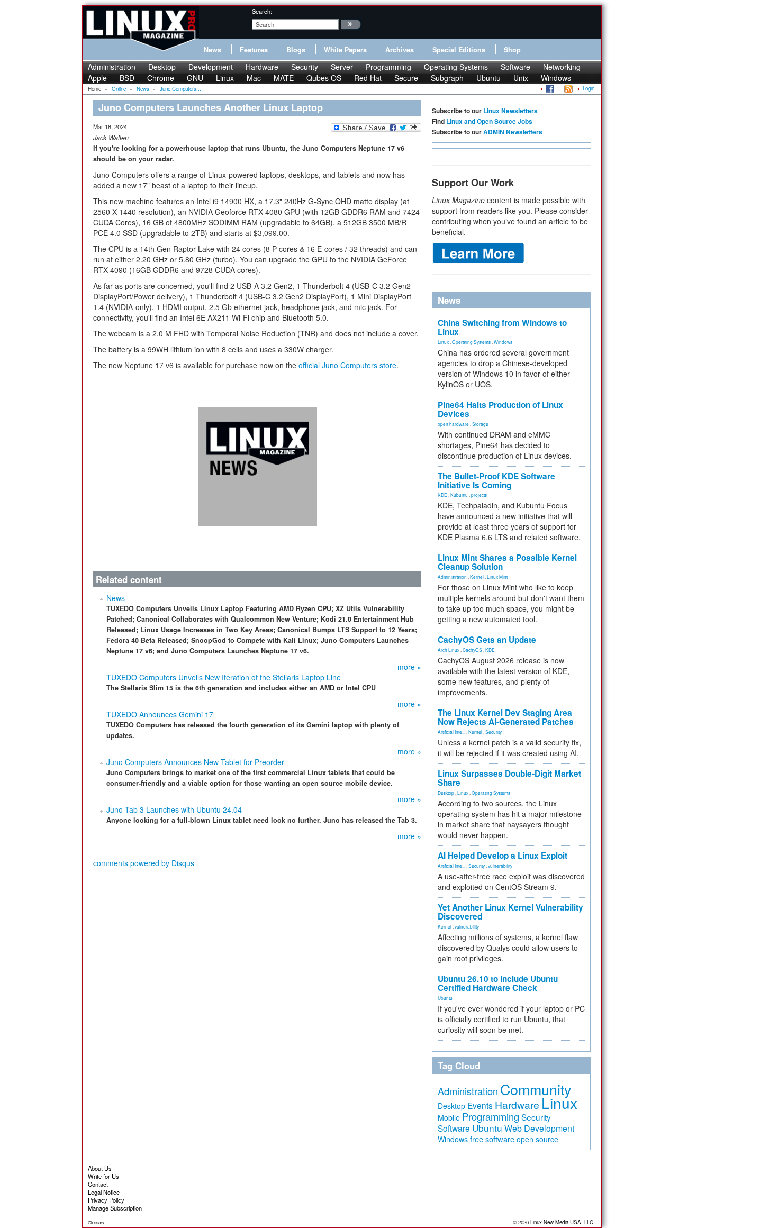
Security (304, 66)
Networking (562, 66)
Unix (520, 77)
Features (254, 49)
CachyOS (472, 650)
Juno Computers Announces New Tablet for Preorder (195, 762)
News (212, 49)
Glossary (96, 1222)
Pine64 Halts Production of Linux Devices (500, 409)
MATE (284, 77)
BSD (127, 77)
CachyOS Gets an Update (487, 639)
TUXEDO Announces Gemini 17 (159, 714)
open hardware (453, 424)
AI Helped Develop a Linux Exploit (502, 855)
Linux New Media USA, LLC (561, 1222)
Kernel (477, 577)
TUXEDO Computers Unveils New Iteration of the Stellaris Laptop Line (223, 677)
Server (342, 66)
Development (210, 66)
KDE (442, 495)
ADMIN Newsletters (512, 132)
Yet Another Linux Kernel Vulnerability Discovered (510, 912)
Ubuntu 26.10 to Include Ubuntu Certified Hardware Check (498, 983)
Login (588, 88)
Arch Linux (448, 650)
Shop (512, 49)
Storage (480, 424)
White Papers (345, 49)
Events (480, 1105)
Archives (399, 49)
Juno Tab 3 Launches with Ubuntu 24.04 (174, 809)
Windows (556, 77)
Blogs (295, 49)
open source (537, 1139)
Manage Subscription (115, 1208)
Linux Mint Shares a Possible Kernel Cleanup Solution (507, 562)
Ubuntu (488, 77)
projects (479, 495)
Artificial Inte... (451, 732)
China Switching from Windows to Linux (502, 327)
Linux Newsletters (510, 110)
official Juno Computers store (347, 365)
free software (492, 1138)
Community (535, 1089)
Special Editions (458, 49)
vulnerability (500, 865)
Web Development (539, 1128)
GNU (195, 77)
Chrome (160, 77)
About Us (100, 1168)
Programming (388, 66)
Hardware (262, 66)
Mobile (449, 1117)
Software (515, 66)
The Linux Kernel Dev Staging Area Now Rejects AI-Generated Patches (506, 717)
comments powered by (143, 863)
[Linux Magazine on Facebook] (549, 88)
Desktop (162, 66)
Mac (254, 77)
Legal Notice (104, 1192)
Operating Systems (456, 66)
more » (409, 666)
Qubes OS (323, 77)
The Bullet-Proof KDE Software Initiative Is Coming (496, 480)
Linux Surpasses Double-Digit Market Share (509, 778)
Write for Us (103, 1176)
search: (262, 11)
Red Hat (368, 77)
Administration (111, 66)
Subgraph (447, 77)
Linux (225, 77)
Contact (98, 1184)
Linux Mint (497, 577)
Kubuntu (459, 495)
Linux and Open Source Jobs (489, 121)
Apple (97, 77)
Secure (406, 77)
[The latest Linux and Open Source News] (568, 88)
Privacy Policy (106, 1200)
